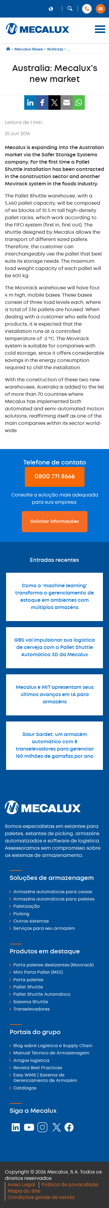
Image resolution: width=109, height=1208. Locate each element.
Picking (21, 914)
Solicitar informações (54, 521)
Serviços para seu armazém (44, 929)
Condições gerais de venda (41, 1197)
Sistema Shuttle (30, 1002)
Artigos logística (31, 1061)
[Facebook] (42, 102)
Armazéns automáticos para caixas (52, 892)
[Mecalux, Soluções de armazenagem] (37, 35)
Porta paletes (28, 980)
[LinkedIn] (30, 102)
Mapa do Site (24, 1191)
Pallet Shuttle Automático (41, 995)
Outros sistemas (31, 921)
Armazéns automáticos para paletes (53, 899)
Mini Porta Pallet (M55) (38, 973)
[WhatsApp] (79, 102)
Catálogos (24, 1088)
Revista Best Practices (37, 1068)
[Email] (67, 102)
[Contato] (100, 9)
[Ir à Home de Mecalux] (8, 49)
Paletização (26, 907)
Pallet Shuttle (28, 987)
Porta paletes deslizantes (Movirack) (53, 965)
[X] (54, 102)
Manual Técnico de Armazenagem (51, 1053)
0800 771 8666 (55, 477)
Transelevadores (31, 1009)
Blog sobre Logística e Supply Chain (52, 1046)
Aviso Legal (21, 1185)
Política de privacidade (69, 1185)
